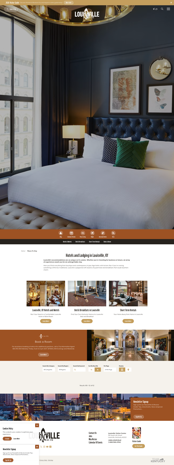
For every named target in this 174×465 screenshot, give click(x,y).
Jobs (90, 436)
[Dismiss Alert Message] (171, 3)
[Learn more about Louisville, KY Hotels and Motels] (46, 293)
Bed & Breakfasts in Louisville (87, 310)
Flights (92, 237)
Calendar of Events (71, 237)
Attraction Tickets (103, 237)
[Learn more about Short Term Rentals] (128, 293)
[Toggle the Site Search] (162, 9)
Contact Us (93, 432)
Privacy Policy (43, 460)
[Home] (87, 14)
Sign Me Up (139, 417)
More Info (68, 3)
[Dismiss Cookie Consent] (37, 425)
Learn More (46, 321)
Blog (61, 237)
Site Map (50, 460)
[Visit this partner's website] (158, 460)
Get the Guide (138, 446)
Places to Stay (83, 237)
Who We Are (93, 439)
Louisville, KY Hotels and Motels (45, 310)
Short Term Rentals (128, 310)
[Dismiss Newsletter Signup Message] (37, 447)
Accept (7, 439)
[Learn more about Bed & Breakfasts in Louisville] (87, 293)
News (113, 237)
